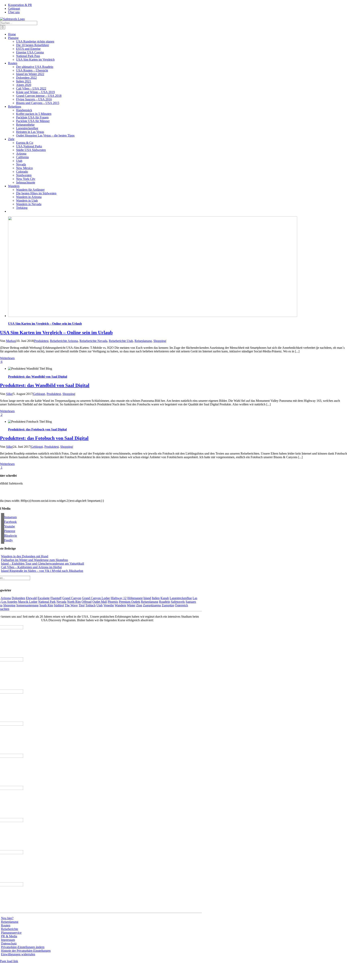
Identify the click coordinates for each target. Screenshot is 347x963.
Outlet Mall (99, 601)
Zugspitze (168, 605)
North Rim (74, 601)
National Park (47, 601)
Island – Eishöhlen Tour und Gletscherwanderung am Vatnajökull (42, 563)
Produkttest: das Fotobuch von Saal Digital (37, 429)
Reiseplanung (143, 341)
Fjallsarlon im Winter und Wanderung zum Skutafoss (34, 560)
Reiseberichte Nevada (93, 341)
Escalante (44, 598)
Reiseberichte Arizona (64, 341)
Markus (11, 341)
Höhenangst (135, 598)
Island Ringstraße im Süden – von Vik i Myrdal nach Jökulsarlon (42, 570)
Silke (9, 394)
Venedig (108, 605)
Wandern (120, 605)
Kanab (164, 598)
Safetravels (178, 601)
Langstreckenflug (181, 598)
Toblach (90, 605)
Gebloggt (39, 394)
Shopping (159, 341)
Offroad (87, 601)
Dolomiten (18, 598)
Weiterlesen (7, 358)
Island (147, 598)
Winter (131, 605)
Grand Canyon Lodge (96, 598)
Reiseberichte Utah (121, 341)
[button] (22, 947)
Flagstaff (55, 598)
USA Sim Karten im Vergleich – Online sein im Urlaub (45, 323)
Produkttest (41, 341)
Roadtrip (164, 601)
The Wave (71, 605)
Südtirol (59, 605)
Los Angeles (9, 601)
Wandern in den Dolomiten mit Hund (24, 556)
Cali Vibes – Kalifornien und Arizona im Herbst (31, 567)
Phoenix (113, 601)
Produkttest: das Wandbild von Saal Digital (37, 376)
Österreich (181, 605)
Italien (156, 598)
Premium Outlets (129, 601)
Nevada (61, 601)
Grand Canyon (71, 598)
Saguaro (191, 601)
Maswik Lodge (27, 601)
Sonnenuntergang (27, 605)
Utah (99, 605)
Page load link (9, 961)
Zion (139, 605)
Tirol (82, 605)
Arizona (6, 598)
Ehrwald (31, 598)
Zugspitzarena (152, 605)
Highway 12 (119, 598)
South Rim (46, 605)
